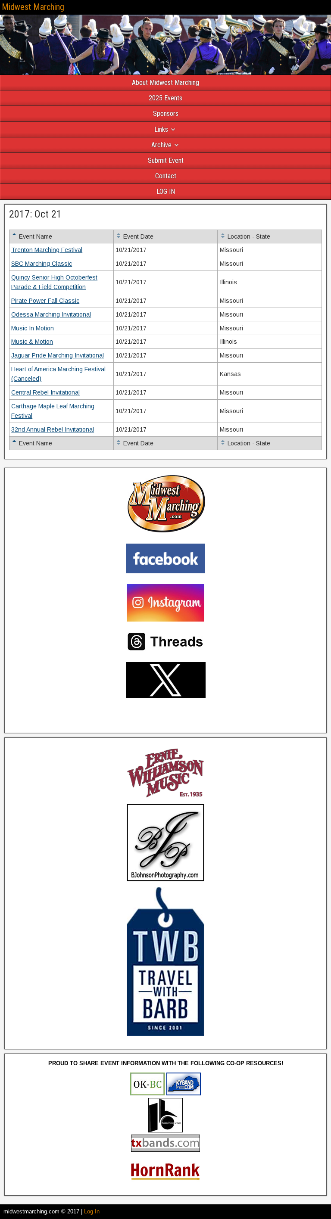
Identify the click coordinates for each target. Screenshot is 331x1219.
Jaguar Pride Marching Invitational (57, 355)
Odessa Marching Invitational (51, 314)
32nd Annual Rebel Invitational (52, 429)
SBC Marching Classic (41, 263)
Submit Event (166, 160)
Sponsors (165, 113)
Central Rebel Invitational (45, 392)
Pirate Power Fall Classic (45, 300)
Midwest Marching (33, 7)
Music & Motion (32, 341)
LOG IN (165, 191)
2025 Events (165, 98)
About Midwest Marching (165, 82)
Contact (165, 176)
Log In (92, 1211)
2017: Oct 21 (35, 214)
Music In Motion (32, 328)
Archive (161, 145)
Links (161, 129)
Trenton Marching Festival (46, 249)
